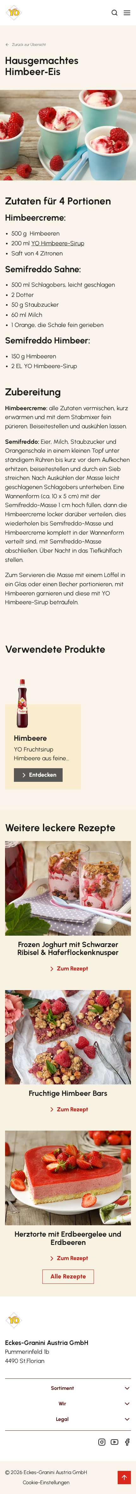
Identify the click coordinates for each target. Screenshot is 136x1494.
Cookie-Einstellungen (46, 1482)
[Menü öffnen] (127, 13)
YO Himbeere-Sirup (57, 243)
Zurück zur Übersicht (29, 44)
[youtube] (114, 1442)
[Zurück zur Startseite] (14, 13)
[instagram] (102, 1442)
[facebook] (127, 1442)
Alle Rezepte (68, 1276)
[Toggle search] (114, 12)
